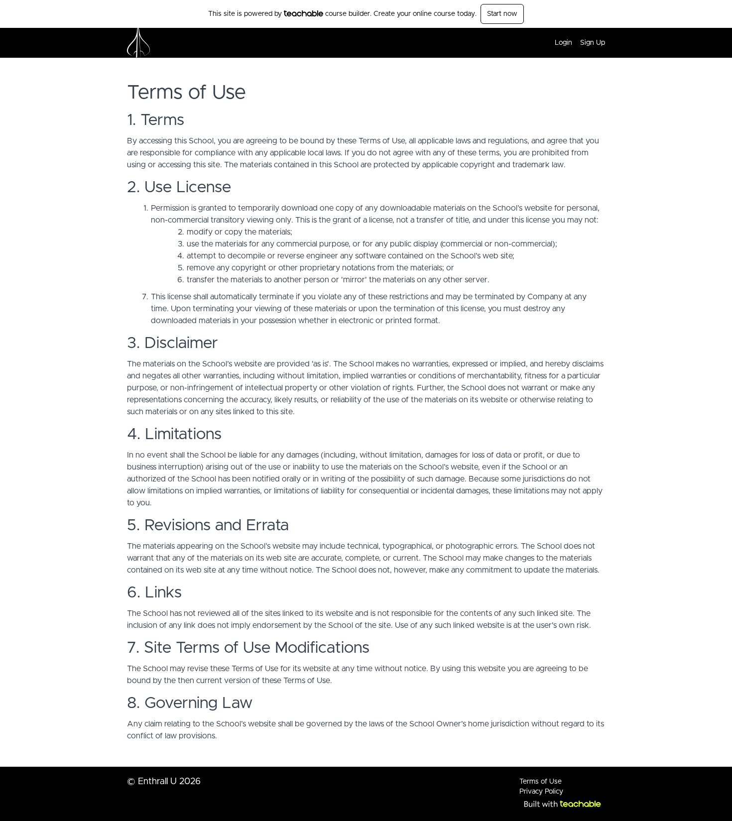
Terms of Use (540, 781)
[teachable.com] (303, 13)
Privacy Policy (541, 791)
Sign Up (592, 42)
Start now (502, 13)
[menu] (576, 43)
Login (563, 42)
